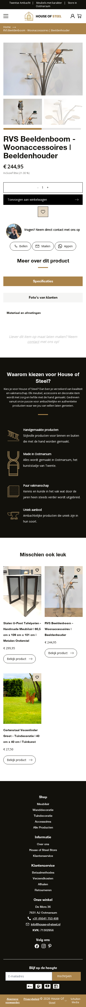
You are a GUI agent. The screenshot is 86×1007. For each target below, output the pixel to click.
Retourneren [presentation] (43, 890)
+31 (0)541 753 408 (45, 918)
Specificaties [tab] (43, 281)
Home (9, 27)
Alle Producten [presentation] (43, 827)
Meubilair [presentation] (43, 804)
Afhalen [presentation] (43, 884)
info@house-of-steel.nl (45, 924)
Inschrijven (64, 976)
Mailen (45, 246)
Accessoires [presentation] (43, 821)
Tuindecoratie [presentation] (43, 815)
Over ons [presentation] (43, 844)
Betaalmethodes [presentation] (43, 872)
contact (33, 341)
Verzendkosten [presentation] (43, 878)
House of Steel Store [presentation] (43, 850)
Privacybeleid (31, 999)
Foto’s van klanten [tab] (43, 297)
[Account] (72, 16)
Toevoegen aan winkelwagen (27, 200)
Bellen (23, 246)
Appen (68, 246)
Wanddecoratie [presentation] (43, 810)
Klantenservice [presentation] (43, 855)
